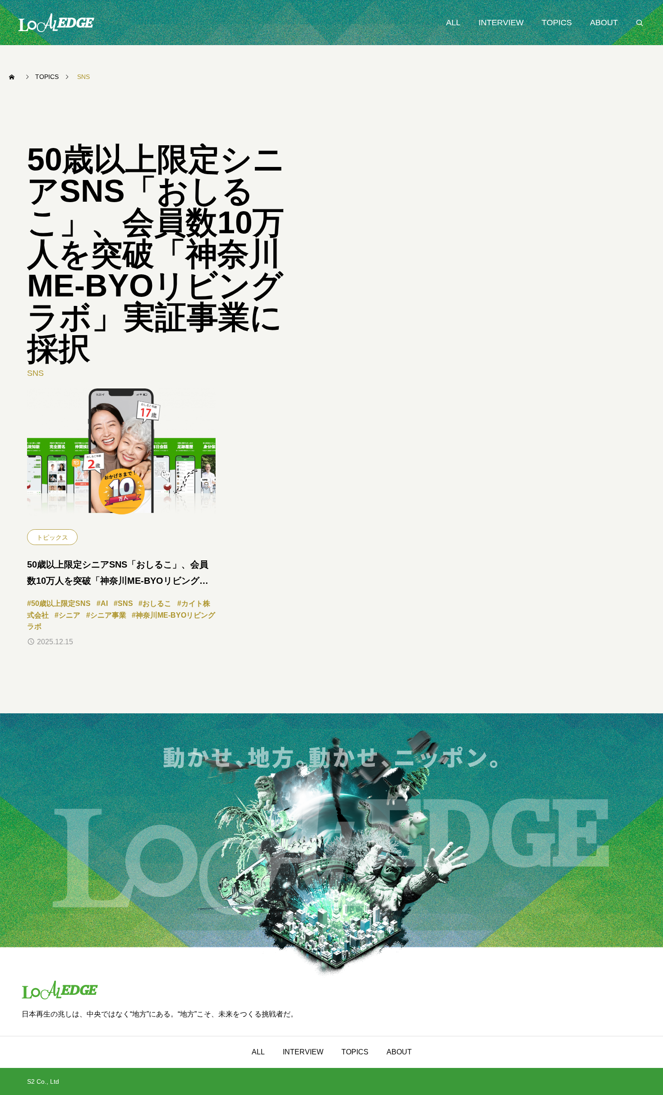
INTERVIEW (501, 22)
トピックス (52, 537)
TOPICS (557, 22)
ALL (453, 22)
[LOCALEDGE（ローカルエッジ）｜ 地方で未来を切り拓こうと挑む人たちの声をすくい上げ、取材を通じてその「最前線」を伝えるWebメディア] (56, 22)
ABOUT (604, 22)
